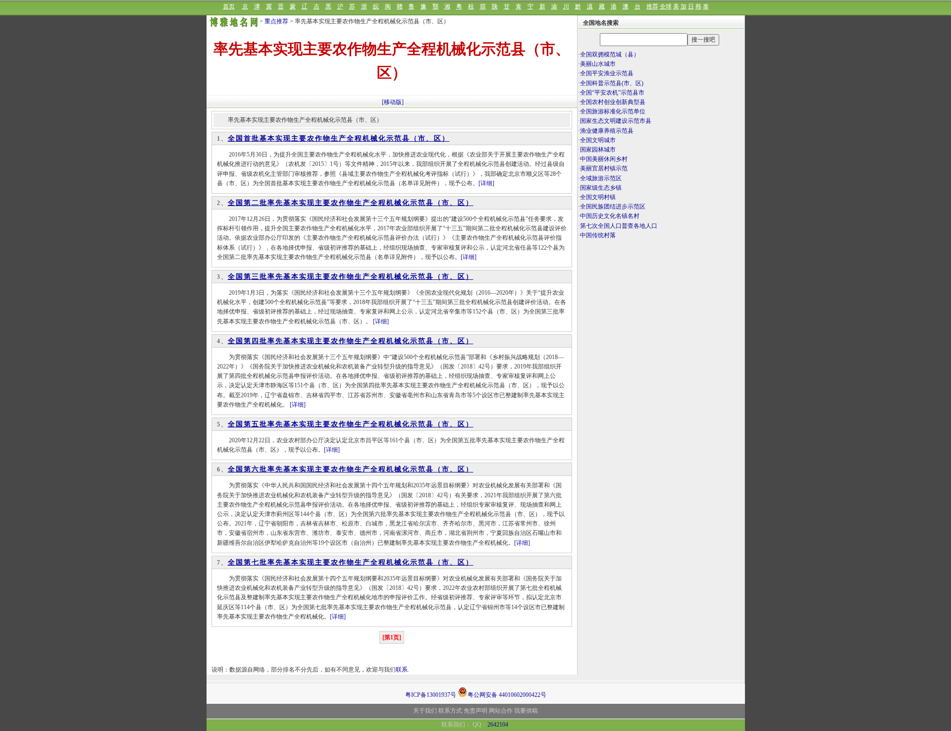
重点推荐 (276, 21)
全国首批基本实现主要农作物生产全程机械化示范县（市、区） (339, 138)
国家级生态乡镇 (601, 187)
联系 (402, 669)
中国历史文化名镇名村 (609, 215)
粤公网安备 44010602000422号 (507, 694)
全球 (666, 6)
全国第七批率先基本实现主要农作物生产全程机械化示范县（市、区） (351, 562)
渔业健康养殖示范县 (607, 130)
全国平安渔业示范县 (607, 73)
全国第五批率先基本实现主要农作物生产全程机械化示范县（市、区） (351, 424)
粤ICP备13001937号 (430, 694)
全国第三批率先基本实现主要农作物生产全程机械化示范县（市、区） (351, 276)
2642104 (497, 724)
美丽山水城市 (598, 63)
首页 (229, 6)
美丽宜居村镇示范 (604, 168)
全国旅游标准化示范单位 (612, 111)
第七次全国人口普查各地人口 (618, 225)
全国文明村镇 (598, 197)
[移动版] (393, 102)
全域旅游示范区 (601, 178)
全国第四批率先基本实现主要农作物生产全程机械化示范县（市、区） (351, 341)
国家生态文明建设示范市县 (615, 120)
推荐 (652, 6)
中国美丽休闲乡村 (604, 159)
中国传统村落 (598, 235)
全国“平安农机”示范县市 (612, 92)
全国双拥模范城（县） (609, 54)
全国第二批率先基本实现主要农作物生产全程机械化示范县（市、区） (351, 203)
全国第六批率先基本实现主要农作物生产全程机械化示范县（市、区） (351, 469)
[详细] (486, 183)
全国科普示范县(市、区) (611, 83)
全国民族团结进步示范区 (612, 206)
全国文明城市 (598, 140)
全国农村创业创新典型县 (612, 102)
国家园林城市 (598, 149)
